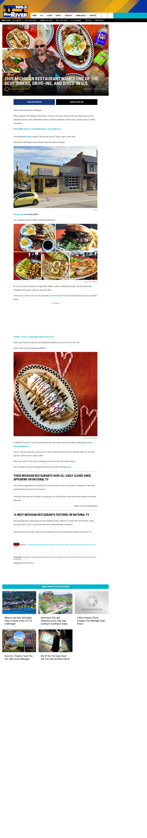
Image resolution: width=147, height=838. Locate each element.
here (69, 467)
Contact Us (93, 16)
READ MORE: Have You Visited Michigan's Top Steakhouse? (37, 129)
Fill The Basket (76, 20)
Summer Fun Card (46, 20)
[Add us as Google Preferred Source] (104, 15)
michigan (26, 557)
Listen (49, 16)
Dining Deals (99, 20)
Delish (29, 136)
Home (34, 16)
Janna (12, 89)
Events (58, 16)
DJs (41, 16)
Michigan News (28, 563)
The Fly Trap (19, 214)
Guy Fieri (53, 557)
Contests (68, 16)
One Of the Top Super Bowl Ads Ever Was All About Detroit (55, 657)
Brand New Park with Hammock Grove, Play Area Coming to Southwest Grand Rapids (54, 620)
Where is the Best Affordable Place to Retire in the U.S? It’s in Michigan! (18, 620)
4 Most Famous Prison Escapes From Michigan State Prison (91, 620)
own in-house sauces (61, 295)
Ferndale (60, 557)
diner (85, 557)
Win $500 (88, 20)
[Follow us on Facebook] (110, 15)
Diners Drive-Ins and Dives (73, 557)
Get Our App (16, 20)
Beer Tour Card (61, 20)
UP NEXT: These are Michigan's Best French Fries (34, 337)
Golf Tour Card (30, 20)
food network (35, 557)
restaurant (45, 557)
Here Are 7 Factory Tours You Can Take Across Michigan (19, 657)
